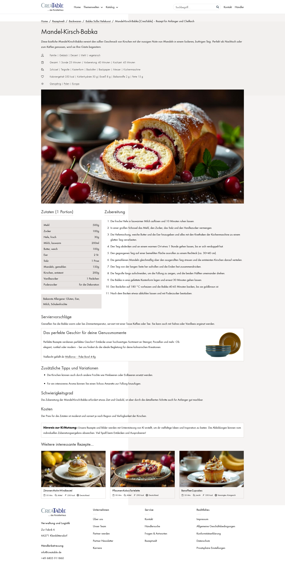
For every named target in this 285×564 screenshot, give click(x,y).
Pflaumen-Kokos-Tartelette (126, 490)
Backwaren (75, 21)
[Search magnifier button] (217, 7)
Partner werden (101, 533)
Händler (239, 7)
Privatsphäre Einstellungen (211, 548)
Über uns (98, 519)
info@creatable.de (51, 552)
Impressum (202, 519)
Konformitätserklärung (209, 533)
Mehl (83, 55)
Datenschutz (203, 540)
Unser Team (99, 526)
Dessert (74, 55)
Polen (66, 83)
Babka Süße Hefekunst (98, 21)
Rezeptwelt (58, 21)
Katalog (110, 7)
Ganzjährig (55, 83)
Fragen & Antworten (156, 533)
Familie (53, 55)
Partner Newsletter (103, 540)
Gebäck (63, 55)
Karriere (97, 548)
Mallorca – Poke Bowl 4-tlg (80, 356)
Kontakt (228, 7)
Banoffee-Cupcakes (191, 490)
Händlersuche (152, 526)
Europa (75, 83)
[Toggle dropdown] (102, 6)
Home (77, 7)
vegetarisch (94, 55)
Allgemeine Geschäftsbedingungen (216, 526)
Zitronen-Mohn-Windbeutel (57, 490)
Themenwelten (91, 7)
